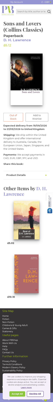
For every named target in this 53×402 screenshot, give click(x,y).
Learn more (26, 387)
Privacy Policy (9, 361)
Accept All (17, 394)
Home (5, 316)
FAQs (5, 349)
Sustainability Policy (12, 370)
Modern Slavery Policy (13, 367)
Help (4, 346)
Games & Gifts (9, 328)
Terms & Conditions (12, 364)
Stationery (7, 331)
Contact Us (8, 352)
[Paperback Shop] (7, 10)
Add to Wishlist (37, 117)
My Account (16, 2)
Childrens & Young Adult (15, 325)
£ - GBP (45, 2)
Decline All (35, 394)
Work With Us (9, 343)
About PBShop (10, 340)
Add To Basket (19, 248)
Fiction (5, 319)
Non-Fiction (8, 322)
